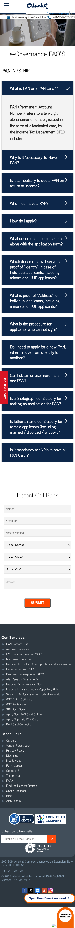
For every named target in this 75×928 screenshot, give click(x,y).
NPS (17, 70)
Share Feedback (16, 790)
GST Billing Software (19, 699)
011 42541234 (16, 870)
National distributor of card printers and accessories (38, 664)
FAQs (9, 780)
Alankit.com (13, 800)
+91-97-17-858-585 (63, 17)
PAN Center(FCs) (17, 644)
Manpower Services (18, 659)
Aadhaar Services (17, 649)
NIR (26, 70)
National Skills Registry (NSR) (25, 684)
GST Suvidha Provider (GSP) (24, 654)
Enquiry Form (5, 387)
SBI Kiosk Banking (17, 709)
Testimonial (13, 775)
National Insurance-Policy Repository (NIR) (33, 689)
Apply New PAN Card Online (24, 714)
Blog (9, 795)
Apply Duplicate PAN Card (22, 719)
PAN (6, 70)
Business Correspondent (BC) (25, 674)
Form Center (14, 765)
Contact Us (13, 770)
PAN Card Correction (19, 724)
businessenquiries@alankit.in (28, 17)
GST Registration (16, 704)
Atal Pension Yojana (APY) (22, 679)
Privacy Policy (15, 750)
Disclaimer (13, 755)
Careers (11, 740)
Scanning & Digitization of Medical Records (33, 694)
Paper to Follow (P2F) (20, 669)
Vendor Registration (18, 745)
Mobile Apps (13, 760)
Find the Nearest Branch (21, 785)
